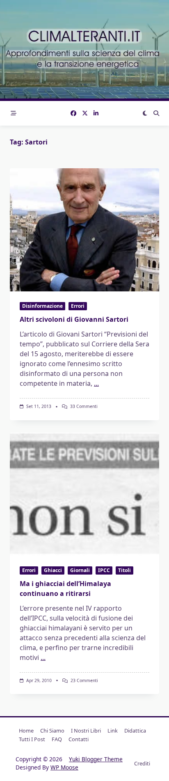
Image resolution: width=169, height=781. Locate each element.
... (96, 383)
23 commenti (84, 680)
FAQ (57, 739)
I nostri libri (86, 730)
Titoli (124, 570)
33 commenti (84, 406)
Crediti (142, 763)
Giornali (80, 570)
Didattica (135, 730)
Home (26, 730)
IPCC (104, 570)
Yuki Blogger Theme (96, 759)
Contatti (79, 739)
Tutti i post (32, 739)
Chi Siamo (52, 730)
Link (112, 730)
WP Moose (64, 767)
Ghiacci (53, 570)
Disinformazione (42, 305)
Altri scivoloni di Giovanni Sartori (74, 319)
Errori (77, 305)
